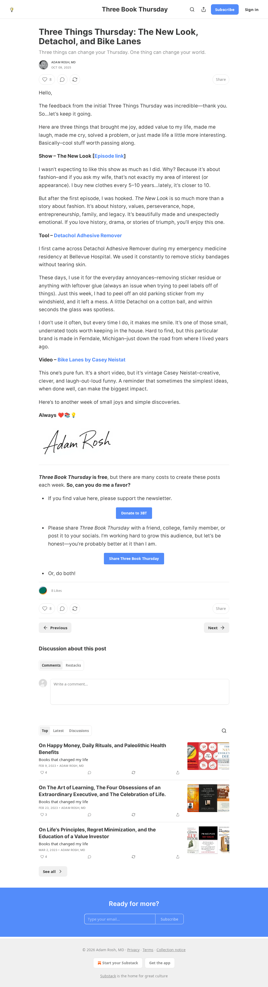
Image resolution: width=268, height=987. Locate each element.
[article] (134, 759)
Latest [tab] (58, 730)
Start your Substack (120, 962)
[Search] (192, 9)
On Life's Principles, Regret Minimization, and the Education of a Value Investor (97, 833)
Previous (58, 627)
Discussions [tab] (79, 730)
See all (49, 871)
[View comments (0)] (62, 79)
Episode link (109, 156)
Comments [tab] (51, 665)
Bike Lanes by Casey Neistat (91, 360)
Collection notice (171, 949)
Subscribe (224, 9)
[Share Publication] (203, 9)
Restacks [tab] (73, 665)
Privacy (133, 949)
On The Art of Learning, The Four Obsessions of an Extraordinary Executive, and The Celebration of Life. (102, 791)
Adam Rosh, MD (63, 62)
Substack (108, 975)
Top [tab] (45, 730)
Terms (148, 949)
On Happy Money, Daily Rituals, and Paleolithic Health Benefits (102, 748)
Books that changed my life (63, 759)
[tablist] (61, 665)
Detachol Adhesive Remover (88, 235)
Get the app (159, 962)
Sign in (252, 9)
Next (213, 627)
